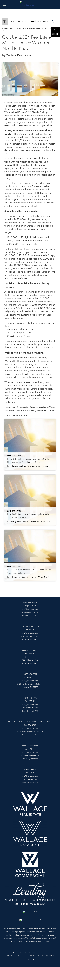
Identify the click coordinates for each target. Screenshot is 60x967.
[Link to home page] (30, 4)
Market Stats (8, 28)
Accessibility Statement (20, 956)
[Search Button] (54, 22)
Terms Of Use (19, 952)
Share (55, 34)
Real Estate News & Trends (30, 28)
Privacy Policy (38, 952)
